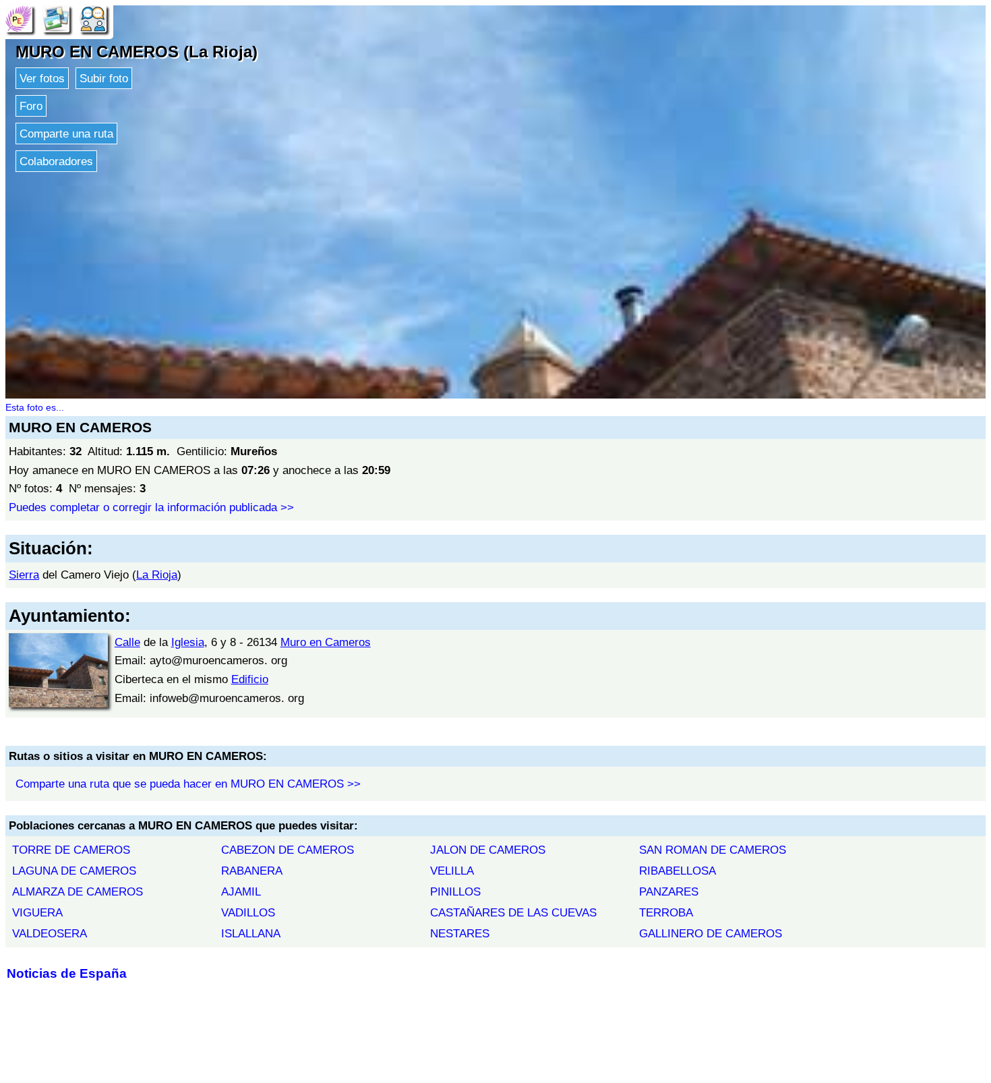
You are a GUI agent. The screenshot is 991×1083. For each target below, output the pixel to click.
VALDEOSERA (49, 933)
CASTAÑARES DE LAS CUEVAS (513, 912)
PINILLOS (455, 891)
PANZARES (668, 891)
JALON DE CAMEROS (487, 849)
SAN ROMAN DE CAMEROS (712, 849)
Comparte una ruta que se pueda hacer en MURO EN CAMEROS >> (188, 783)
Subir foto (104, 78)
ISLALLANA (250, 933)
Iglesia (187, 642)
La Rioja (156, 574)
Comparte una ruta (66, 133)
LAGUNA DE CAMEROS (74, 870)
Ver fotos (42, 78)
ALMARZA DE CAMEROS (77, 891)
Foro (31, 106)
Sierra (24, 574)
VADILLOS (248, 912)
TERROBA (666, 912)
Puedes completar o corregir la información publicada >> (151, 507)
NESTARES (459, 933)
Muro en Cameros (325, 642)
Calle (127, 642)
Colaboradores (56, 161)
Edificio (249, 679)
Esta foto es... (34, 407)
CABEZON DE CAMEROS (287, 849)
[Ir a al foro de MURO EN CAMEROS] (93, 18)
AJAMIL (241, 891)
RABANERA (251, 870)
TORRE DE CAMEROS (71, 849)
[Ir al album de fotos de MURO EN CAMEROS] (55, 18)
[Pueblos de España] (18, 18)
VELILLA (452, 870)
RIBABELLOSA (677, 870)
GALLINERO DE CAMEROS (710, 933)
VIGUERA (37, 912)
